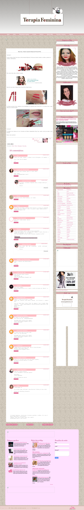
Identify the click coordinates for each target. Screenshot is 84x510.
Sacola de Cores (34, 459)
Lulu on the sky (21, 272)
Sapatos (68, 229)
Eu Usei (34, 34)
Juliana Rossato (26, 181)
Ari (18, 155)
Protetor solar (69, 225)
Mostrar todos (51, 484)
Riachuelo (68, 227)
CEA (67, 196)
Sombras (59, 232)
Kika (18, 385)
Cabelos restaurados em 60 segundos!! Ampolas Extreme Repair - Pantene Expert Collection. (66, 120)
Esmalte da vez (70, 205)
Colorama (68, 198)
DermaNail (69, 201)
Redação (19, 285)
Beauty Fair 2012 (70, 193)
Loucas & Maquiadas (23, 169)
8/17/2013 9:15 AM (45, 228)
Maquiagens (20, 146)
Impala (58, 211)
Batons (16, 146)
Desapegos (17, 236)
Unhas (58, 236)
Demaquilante (60, 201)
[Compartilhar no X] (10, 144)
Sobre (14, 34)
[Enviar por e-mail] (7, 144)
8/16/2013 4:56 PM (45, 205)
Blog (18, 206)
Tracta (68, 234)
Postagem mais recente (11, 424)
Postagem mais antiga (47, 424)
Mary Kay (24, 146)
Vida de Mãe (50, 34)
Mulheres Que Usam (35, 442)
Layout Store (29, 508)
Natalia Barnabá (21, 218)
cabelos (58, 239)
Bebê (58, 194)
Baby (58, 193)
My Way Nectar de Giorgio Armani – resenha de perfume (40, 453)
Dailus (68, 200)
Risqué (58, 229)
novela (58, 241)
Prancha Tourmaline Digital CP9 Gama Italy (20, 442)
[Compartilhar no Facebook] (11, 144)
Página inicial (30, 424)
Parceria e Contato (61, 34)
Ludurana (68, 215)
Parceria (59, 224)
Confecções (59, 200)
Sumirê (58, 234)
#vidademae (69, 189)
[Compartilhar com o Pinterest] (12, 144)
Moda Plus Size (70, 218)
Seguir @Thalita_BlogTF (60, 185)
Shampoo (68, 230)
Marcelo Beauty (70, 217)
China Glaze (59, 198)
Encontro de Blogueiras (61, 205)
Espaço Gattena (34, 476)
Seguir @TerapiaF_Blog (67, 185)
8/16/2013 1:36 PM (45, 195)
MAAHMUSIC (21, 297)
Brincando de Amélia (24, 34)
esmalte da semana (70, 239)
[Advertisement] (67, 152)
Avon (68, 191)
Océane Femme (70, 222)
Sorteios (68, 232)
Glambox (68, 208)
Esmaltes (59, 206)
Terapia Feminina (4, 508)
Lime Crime (69, 213)
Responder (16, 176)
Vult (67, 237)
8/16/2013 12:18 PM (44, 180)
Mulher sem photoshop (36, 452)
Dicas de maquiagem (61, 203)
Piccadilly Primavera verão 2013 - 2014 (19, 469)
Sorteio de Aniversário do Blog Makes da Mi (26, 237)
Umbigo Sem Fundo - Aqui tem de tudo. (38, 468)
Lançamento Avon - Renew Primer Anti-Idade (21, 456)
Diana (18, 196)
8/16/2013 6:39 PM (45, 217)
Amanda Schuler (21, 357)
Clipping (71, 34)
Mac (58, 217)
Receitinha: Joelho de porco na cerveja (43, 477)
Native (68, 220)
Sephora (59, 230)
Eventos (41, 34)
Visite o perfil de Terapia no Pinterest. (62, 290)
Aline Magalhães (22, 369)
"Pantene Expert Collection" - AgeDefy (20, 449)
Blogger (38, 508)
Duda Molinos (69, 203)
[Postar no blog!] (9, 144)
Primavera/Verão (70, 224)
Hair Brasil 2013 (60, 210)
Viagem (68, 236)
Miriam (19, 229)
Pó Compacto (60, 227)
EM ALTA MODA (22, 315)
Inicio (8, 34)
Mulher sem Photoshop (23, 259)
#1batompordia (60, 189)
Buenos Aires (59, 196)
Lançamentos (69, 211)
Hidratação (69, 210)
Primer (58, 225)
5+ (57, 191)
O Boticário (59, 222)
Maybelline (59, 218)
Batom (13, 146)
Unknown (19, 345)
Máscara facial (60, 220)
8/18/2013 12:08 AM (44, 243)
